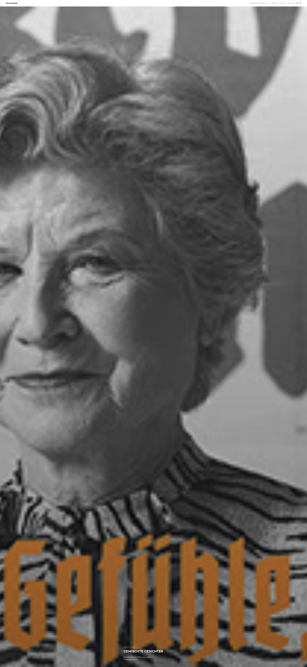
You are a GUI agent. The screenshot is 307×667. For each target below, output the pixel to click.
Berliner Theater (129, 647)
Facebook (273, 3)
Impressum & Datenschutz (259, 3)
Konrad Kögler (146, 657)
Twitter (283, 3)
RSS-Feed (291, 3)
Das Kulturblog (11, 3)
